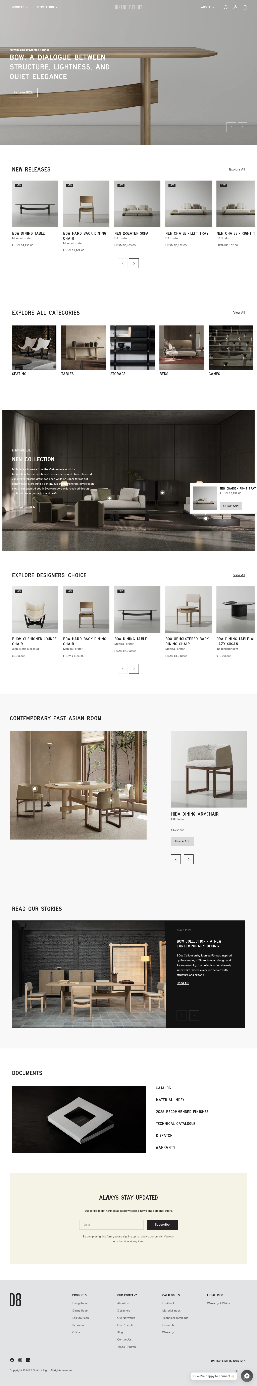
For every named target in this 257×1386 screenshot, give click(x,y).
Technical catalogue (175, 1317)
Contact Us (124, 1339)
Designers (123, 1310)
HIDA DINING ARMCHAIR (195, 813)
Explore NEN (26, 507)
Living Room (80, 1303)
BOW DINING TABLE (28, 233)
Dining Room (80, 1310)
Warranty (168, 1332)
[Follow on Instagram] (20, 1361)
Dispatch (168, 1325)
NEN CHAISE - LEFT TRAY (187, 233)
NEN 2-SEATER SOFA (131, 233)
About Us (123, 1303)
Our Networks (126, 1317)
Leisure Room (81, 1317)
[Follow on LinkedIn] (28, 1361)
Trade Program (127, 1346)
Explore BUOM (25, 92)
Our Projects (125, 1325)
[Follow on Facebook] (12, 1361)
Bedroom (78, 1325)
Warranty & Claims (218, 1303)
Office (76, 1332)
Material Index (171, 1310)
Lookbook (168, 1303)
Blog (120, 1332)
